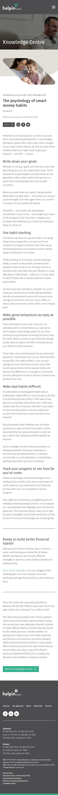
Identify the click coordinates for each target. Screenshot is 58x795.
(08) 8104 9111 (11, 731)
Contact (48, 706)
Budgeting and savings (14, 95)
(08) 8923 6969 (11, 747)
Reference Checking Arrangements (15, 781)
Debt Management (36, 95)
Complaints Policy (9, 783)
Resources (38, 706)
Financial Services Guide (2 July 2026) (16, 776)
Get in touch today (12, 570)
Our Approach (17, 706)
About (28, 706)
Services (6, 706)
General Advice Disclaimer (12, 778)
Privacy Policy (8, 773)
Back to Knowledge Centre (18, 669)
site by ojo (20, 767)
